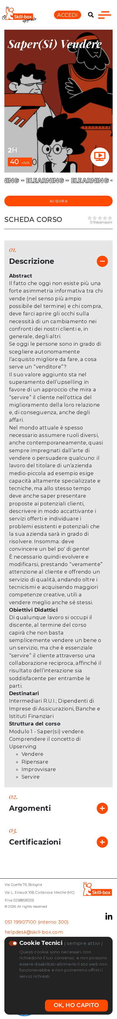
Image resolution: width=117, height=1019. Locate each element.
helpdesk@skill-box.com (34, 932)
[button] (91, 14)
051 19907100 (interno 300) (37, 922)
